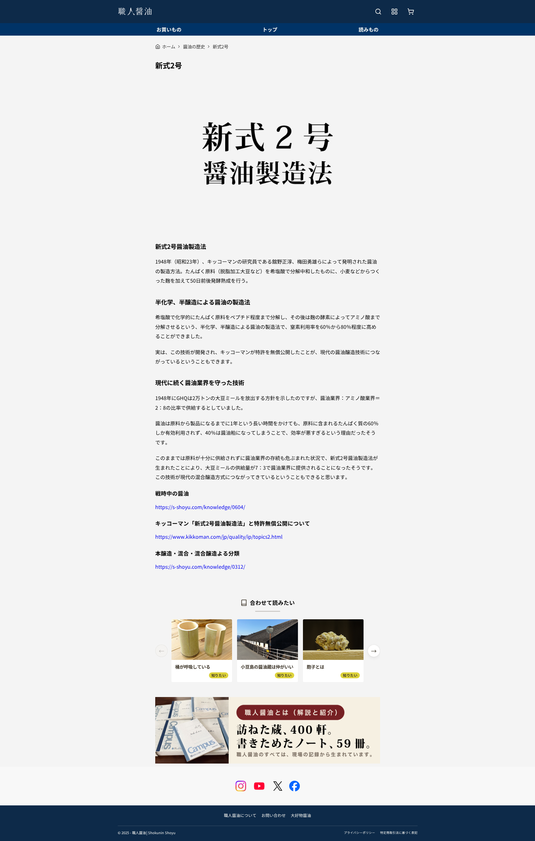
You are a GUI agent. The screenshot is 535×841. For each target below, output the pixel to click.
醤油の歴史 (194, 46)
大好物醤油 (301, 815)
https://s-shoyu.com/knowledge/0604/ (200, 507)
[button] (374, 651)
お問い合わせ (273, 815)
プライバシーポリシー (359, 832)
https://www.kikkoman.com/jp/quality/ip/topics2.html (219, 536)
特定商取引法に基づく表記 (399, 832)
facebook (294, 786)
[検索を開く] (378, 11)
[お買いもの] (411, 11)
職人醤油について (240, 815)
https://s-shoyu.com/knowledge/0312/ (200, 566)
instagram (240, 786)
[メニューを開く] (394, 11)
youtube (259, 786)
